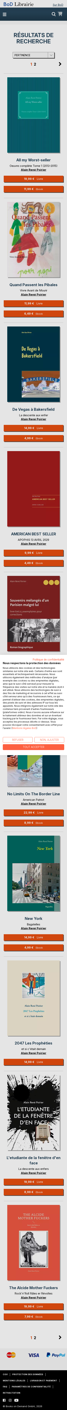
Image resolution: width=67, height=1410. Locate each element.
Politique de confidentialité (48, 659)
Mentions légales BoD (24, 728)
